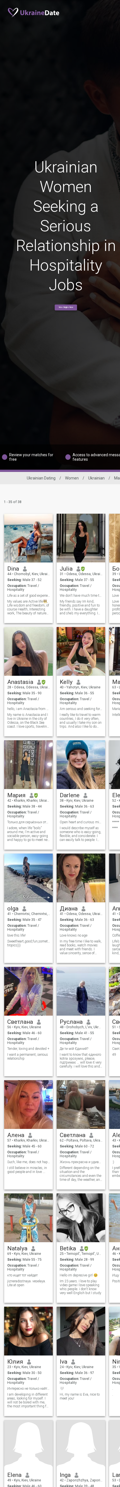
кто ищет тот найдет (22, 1275)
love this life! (16, 935)
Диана (69, 908)
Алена (15, 1135)
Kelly (66, 682)
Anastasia (20, 682)
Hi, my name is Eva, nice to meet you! (80, 1396)
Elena (14, 1475)
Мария (16, 795)
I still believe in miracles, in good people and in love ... (27, 1170)
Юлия (15, 1361)
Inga (65, 1475)
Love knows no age (73, 935)
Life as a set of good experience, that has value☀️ (28, 596)
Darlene (70, 795)
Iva (63, 1361)
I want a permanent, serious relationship (27, 1057)
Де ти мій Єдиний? (74, 1049)
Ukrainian (96, 478)
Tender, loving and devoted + (28, 1049)
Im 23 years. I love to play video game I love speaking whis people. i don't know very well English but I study (80, 1287)
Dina (13, 568)
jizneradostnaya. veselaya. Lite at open (26, 1283)
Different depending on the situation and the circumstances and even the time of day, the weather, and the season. (81, 1174)
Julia (66, 568)
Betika (68, 1248)
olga (12, 908)
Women (72, 478)
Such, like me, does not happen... (28, 1162)
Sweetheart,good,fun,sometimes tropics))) (28, 943)
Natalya (17, 1248)
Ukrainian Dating (41, 478)
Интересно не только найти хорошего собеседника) (28, 1389)
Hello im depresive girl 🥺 (79, 1275)
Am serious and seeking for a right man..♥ (81, 709)
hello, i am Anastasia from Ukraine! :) (28, 709)
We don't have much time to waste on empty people (81, 596)
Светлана (20, 1021)
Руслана (71, 1021)
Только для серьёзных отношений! (28, 822)
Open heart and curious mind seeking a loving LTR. (81, 822)
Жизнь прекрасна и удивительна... (81, 1162)
